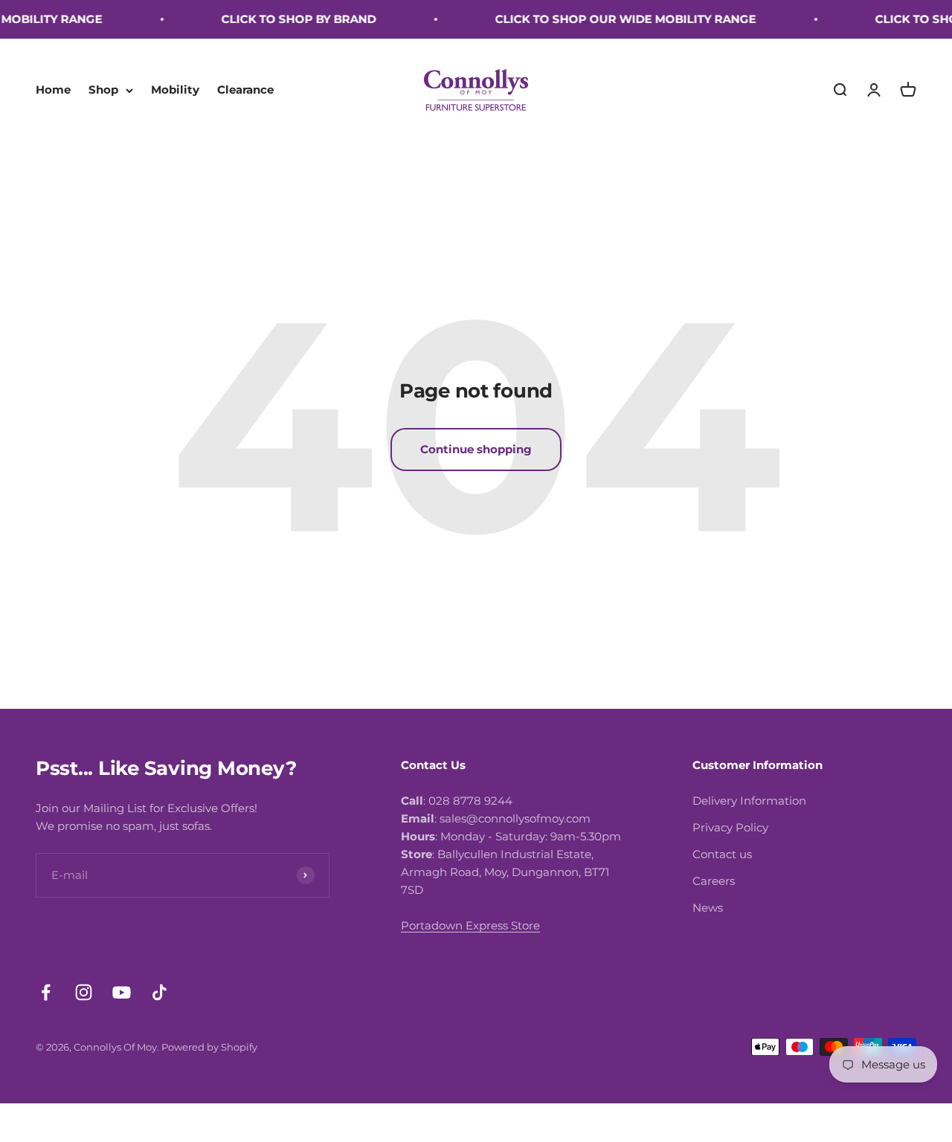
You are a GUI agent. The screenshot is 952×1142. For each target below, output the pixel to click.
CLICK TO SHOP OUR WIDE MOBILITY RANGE (615, 19)
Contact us (722, 854)
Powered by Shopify (209, 1047)
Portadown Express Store (470, 925)
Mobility (175, 89)
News (707, 908)
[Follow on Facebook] (46, 992)
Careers (713, 881)
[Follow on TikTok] (159, 992)
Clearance (245, 89)
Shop (103, 89)
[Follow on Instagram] (84, 992)
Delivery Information (749, 801)
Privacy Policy (730, 827)
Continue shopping (476, 449)
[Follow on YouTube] (122, 992)
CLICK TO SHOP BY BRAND (288, 19)
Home (53, 89)
